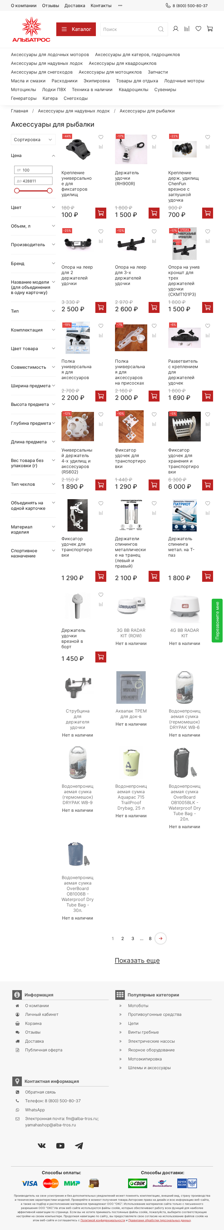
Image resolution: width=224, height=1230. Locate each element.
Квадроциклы (133, 89)
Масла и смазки (28, 80)
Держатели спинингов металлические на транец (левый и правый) (130, 552)
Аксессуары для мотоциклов (110, 72)
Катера (50, 98)
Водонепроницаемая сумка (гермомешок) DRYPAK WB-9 (77, 794)
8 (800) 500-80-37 (190, 5)
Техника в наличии (92, 89)
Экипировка (97, 80)
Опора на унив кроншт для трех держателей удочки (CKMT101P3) (184, 280)
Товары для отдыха (137, 80)
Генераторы (24, 98)
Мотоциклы (23, 89)
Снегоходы (76, 98)
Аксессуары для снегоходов (42, 72)
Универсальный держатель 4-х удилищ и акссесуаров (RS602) (76, 461)
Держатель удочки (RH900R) (127, 178)
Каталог (81, 29)
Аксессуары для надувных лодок (47, 63)
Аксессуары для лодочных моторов (50, 54)
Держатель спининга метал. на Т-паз (181, 547)
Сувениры (165, 89)
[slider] (17, 191)
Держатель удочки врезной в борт (73, 638)
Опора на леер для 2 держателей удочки (77, 275)
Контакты (101, 5)
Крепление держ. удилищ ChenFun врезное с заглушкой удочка (183, 186)
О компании (24, 5)
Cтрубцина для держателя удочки (78, 719)
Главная (19, 111)
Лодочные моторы (184, 80)
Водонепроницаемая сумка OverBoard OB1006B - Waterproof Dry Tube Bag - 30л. (77, 894)
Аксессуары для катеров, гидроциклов (137, 54)
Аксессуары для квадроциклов (123, 63)
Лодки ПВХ (54, 89)
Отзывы (50, 5)
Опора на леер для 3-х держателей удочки (130, 275)
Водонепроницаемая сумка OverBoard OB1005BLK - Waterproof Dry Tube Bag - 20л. (185, 802)
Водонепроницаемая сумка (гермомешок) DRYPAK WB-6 (185, 719)
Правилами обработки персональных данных (159, 1220)
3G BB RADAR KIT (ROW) (131, 632)
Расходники (65, 80)
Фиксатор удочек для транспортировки (130, 458)
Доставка (74, 5)
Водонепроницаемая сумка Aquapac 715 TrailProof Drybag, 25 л (131, 797)
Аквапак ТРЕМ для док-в (131, 713)
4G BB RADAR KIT (184, 632)
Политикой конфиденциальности (103, 1220)
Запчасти (158, 72)
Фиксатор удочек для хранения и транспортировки (183, 461)
